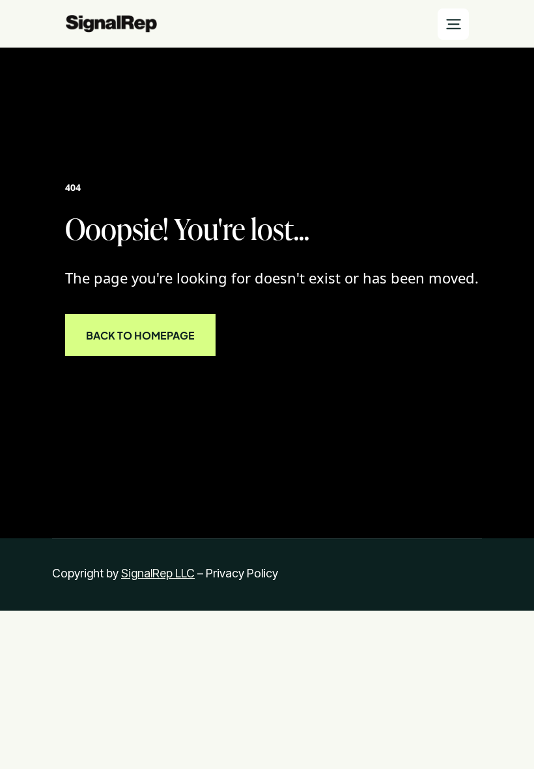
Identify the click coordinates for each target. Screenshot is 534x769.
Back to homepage (140, 334)
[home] (111, 23)
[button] (453, 24)
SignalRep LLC (158, 573)
